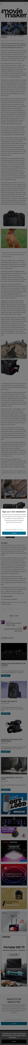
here (17, 1037)
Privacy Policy (20, 529)
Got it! (14, 1041)
